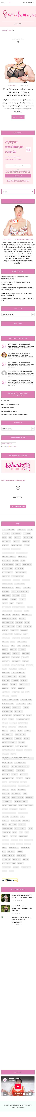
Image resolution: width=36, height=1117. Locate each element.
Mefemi (26, 707)
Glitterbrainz (24, 1105)
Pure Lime (5, 774)
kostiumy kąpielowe (9, 676)
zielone (20, 863)
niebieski (12, 726)
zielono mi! (6, 867)
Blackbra (5, 576)
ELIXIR (27, 622)
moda (4, 719)
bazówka (5, 545)
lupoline (16, 692)
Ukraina (5, 843)
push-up (14, 774)
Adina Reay (21, 529)
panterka (18, 738)
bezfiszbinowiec (8, 552)
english (5, 630)
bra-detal (27, 587)
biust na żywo (7, 568)
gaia (12, 645)
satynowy (21, 789)
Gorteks (13, 649)
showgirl (29, 797)
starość (5, 816)
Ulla (12, 843)
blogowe (16, 580)
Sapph (13, 789)
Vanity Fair (25, 847)
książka (5, 684)
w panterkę (6, 859)
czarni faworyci (18, 607)
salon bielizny (24, 785)
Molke (11, 719)
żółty (12, 871)
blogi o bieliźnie (18, 576)
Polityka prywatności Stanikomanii (13, 480)
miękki (29, 715)
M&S (27, 692)
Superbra (26, 820)
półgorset (24, 774)
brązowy (16, 595)
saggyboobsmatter (9, 785)
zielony (16, 867)
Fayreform (5, 638)
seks (25, 793)
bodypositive (19, 583)
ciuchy (4, 603)
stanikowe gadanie (9, 813)
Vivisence (11, 851)
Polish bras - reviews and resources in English (15, 758)
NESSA (4, 726)
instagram (16, 661)
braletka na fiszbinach (20, 591)
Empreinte (27, 626)
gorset (4, 649)
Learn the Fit (24, 684)
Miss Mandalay (19, 715)
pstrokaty (20, 770)
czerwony (18, 610)
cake (23, 595)
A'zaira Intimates (8, 529)
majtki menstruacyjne (10, 699)
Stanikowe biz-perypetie (9, 411)
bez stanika (22, 556)
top (21, 832)
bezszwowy (6, 560)
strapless (14, 816)
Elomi (19, 626)
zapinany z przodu (8, 863)
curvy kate (6, 607)
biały (23, 560)
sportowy (13, 809)
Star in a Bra (23, 813)
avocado (17, 537)
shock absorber (17, 797)
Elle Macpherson (8, 626)
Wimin (20, 851)
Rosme (28, 778)
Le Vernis (5, 688)
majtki (14, 696)
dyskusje (22, 618)
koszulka (5, 680)
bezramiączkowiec (8, 556)
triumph (13, 836)
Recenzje (13, 85)
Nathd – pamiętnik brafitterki (10, 404)
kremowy (15, 680)
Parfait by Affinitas (9, 742)
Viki (3, 851)
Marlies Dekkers (8, 703)
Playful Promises (8, 750)
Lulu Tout (6, 692)
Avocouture (28, 537)
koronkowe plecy (18, 672)
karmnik (29, 665)
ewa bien (24, 630)
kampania (5, 665)
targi (30, 828)
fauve (26, 634)
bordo (18, 587)
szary (4, 824)
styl (22, 816)
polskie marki (7, 762)
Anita (4, 537)
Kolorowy (12, 668)
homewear (15, 657)
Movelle (13, 723)
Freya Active (22, 641)
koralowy (5, 672)
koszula (22, 676)
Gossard (22, 649)
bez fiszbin (16, 549)
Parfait (26, 738)
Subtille (5, 820)
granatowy (6, 653)
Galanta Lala (5, 400)
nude (20, 730)
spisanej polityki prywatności (20, 181)
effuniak (19, 622)
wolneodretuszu (8, 855)
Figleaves (15, 638)
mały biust (6, 707)
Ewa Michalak (7, 634)
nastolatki (23, 723)
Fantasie (18, 634)
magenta (5, 696)
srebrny (22, 809)
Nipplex (4, 730)
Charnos (13, 599)
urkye (4, 847)
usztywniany (13, 847)
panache (27, 730)
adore (30, 529)
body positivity (7, 587)
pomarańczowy (20, 762)
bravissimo (6, 595)
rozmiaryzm (14, 782)
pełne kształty (7, 746)
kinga (4, 668)
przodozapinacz (8, 770)
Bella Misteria (17, 545)
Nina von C (22, 726)
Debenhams (6, 614)
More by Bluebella (22, 719)
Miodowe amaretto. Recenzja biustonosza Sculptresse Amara (22, 896)
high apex (5, 657)
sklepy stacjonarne (26, 805)
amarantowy (16, 533)
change (5, 599)
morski (4, 723)
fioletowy (25, 638)
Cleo (12, 603)
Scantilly (5, 793)
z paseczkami (26, 867)
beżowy (15, 560)
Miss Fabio (18, 711)
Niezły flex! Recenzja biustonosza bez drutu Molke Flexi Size (22, 908)
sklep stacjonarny (20, 801)
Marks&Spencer (26, 699)
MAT (29, 703)
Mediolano (16, 707)
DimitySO (16, 614)
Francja (5, 641)
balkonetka (6, 541)
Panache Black (7, 734)
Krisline (24, 680)
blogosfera (6, 580)
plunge (19, 750)
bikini (18, 564)
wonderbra (21, 855)
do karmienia (26, 614)
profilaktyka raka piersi (20, 766)
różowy (23, 782)
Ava (10, 537)
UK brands (28, 840)
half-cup (16, 653)
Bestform (5, 549)
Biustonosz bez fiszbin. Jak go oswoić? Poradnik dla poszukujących (22, 919)
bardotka (25, 541)
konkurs (22, 668)
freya (13, 641)
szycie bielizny (20, 828)
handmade (25, 653)
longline (21, 688)
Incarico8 (5, 661)
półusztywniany (8, 778)
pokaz (13, 753)
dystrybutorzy (7, 622)
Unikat (27, 843)
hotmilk (25, 657)
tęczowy (5, 840)
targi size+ (6, 832)
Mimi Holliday (7, 711)
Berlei (27, 545)
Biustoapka (19, 568)
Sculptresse (16, 793)
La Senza (13, 684)
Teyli (15, 832)
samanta (5, 789)
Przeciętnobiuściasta (7, 407)
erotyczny (14, 630)
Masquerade (21, 703)
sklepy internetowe (9, 805)
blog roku (26, 580)
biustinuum (27, 564)
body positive (7, 583)
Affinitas (5, 533)
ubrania (14, 840)
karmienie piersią (18, 665)
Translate (14, 446)
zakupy (25, 859)
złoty (4, 871)
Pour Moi (5, 766)
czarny (30, 607)
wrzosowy (16, 859)
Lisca (13, 688)
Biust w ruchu (7, 572)
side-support (6, 801)
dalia (26, 610)
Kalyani (25, 661)
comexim (20, 603)
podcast (5, 753)
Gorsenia (26, 645)
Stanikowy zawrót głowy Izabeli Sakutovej (14, 414)
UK (21, 840)
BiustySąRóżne (21, 572)
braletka (5, 591)
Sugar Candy (15, 820)
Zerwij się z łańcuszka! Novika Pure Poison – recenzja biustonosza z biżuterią (18, 92)
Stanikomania (12, 344)
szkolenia (12, 824)
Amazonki (27, 533)
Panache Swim (7, 738)
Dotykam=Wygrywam (9, 618)
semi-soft (5, 797)
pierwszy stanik (21, 746)
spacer (4, 809)
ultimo (19, 843)
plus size (28, 750)
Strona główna (6, 30)
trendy (4, 836)
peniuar (21, 742)
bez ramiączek (22, 552)
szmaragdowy (7, 828)
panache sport (21, 734)
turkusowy (23, 836)
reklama (19, 778)
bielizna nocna (7, 564)
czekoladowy (7, 610)
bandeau (16, 541)
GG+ (19, 645)
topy (26, 832)
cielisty (22, 599)
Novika (12, 730)
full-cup (5, 645)
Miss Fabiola (6, 715)
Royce (4, 782)
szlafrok (22, 824)
